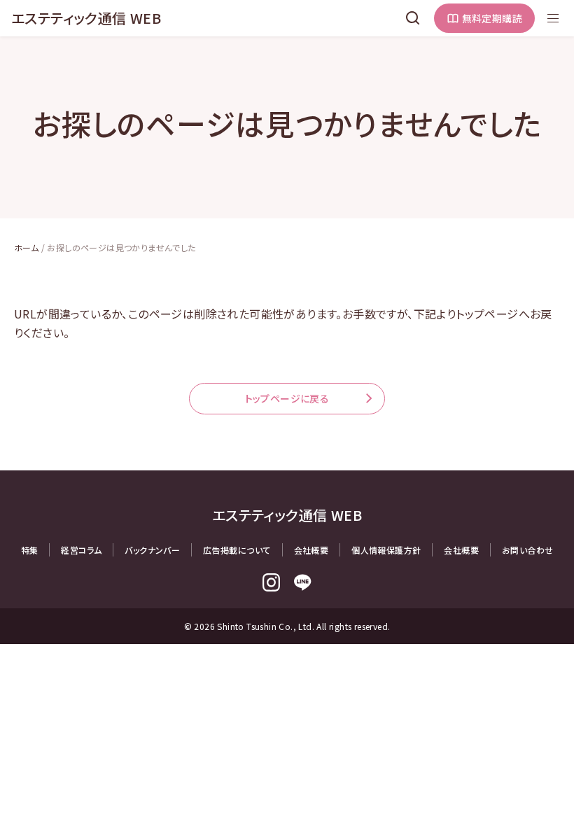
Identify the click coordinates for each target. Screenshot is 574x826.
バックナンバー (152, 550)
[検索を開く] (413, 18)
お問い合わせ (527, 550)
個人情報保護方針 (386, 550)
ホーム (26, 247)
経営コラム (81, 550)
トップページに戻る (287, 398)
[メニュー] (553, 18)
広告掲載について (236, 550)
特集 (29, 550)
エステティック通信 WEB (86, 18)
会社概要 (311, 550)
